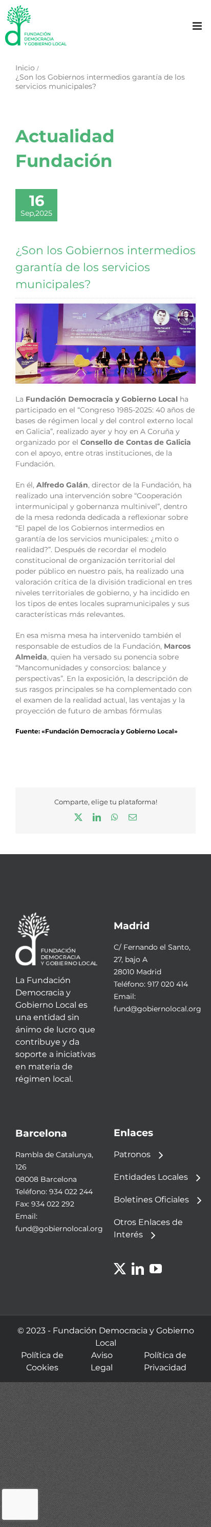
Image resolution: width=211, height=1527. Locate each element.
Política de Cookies (42, 1361)
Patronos (132, 1154)
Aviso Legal (102, 1361)
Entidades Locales (151, 1177)
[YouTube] (156, 1268)
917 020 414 (167, 984)
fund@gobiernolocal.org (157, 1008)
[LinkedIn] (138, 1268)
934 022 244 (71, 1191)
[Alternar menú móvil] (198, 26)
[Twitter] (120, 1268)
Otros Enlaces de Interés (148, 1228)
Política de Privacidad (165, 1361)
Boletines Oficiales (151, 1199)
